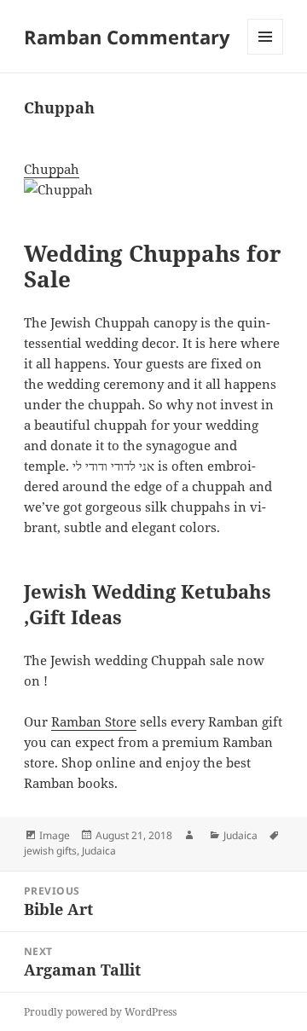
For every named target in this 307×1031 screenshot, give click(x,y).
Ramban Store (93, 721)
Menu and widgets (265, 54)
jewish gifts (50, 850)
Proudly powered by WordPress (100, 1012)
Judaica (240, 835)
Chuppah (51, 168)
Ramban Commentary (127, 36)
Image (54, 835)
